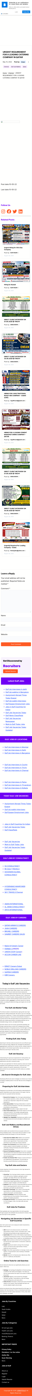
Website (4, 634)
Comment (5, 588)
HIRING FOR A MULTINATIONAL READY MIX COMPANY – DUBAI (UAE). (15, 395)
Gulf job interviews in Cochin (16, 765)
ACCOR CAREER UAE (13, 954)
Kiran (23, 62)
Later (16, 12)
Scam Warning (7, 1358)
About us (5, 1371)
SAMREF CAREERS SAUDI (15, 934)
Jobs (28, 704)
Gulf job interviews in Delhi (15, 750)
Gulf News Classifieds (14, 715)
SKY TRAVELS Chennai (14, 892)
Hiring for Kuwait (10, 284)
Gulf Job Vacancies (12, 841)
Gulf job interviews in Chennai (16, 770)
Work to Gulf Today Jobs (15, 724)
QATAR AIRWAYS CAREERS (15, 925)
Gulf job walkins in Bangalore (17, 692)
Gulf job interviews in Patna (15, 782)
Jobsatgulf (11, 1000)
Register (4, 1374)
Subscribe (26, 12)
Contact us (5, 1382)
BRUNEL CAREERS (12, 931)
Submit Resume (7, 1379)
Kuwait (4, 1312)
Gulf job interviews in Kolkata (16, 788)
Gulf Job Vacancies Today (16, 713)
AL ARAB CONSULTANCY (15, 907)
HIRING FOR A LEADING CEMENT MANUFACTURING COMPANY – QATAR (15, 434)
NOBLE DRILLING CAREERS (15, 969)
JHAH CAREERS (11, 928)
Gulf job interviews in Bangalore (17, 753)
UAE (3, 1306)
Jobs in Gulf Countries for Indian (17, 824)
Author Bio (5, 1355)
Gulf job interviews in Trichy (16, 768)
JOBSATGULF (21, 1390)
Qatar (24, 66)
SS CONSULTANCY (12, 866)
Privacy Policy (6, 1349)
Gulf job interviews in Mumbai (16, 747)
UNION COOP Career (13, 952)
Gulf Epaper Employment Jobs (17, 812)
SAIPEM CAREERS (12, 972)
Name (3, 615)
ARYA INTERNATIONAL (14, 910)
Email (3, 625)
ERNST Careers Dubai (13, 966)
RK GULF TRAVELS (12, 869)
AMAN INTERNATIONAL (14, 904)
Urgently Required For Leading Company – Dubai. (14, 546)
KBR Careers (10, 975)
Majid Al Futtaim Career (14, 946)
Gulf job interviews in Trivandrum (18, 785)
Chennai (6, 66)
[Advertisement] (16, 26)
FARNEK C (9, 949)
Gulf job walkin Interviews (16, 701)
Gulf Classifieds (11, 830)
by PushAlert (5, 13)
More (3, 1318)
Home (5, 73)
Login (4, 1376)
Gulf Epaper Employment (15, 704)
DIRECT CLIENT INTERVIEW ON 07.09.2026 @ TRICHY (15, 320)
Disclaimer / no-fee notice (11, 1352)
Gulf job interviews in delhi (16, 689)
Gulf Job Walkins (16, 66)
